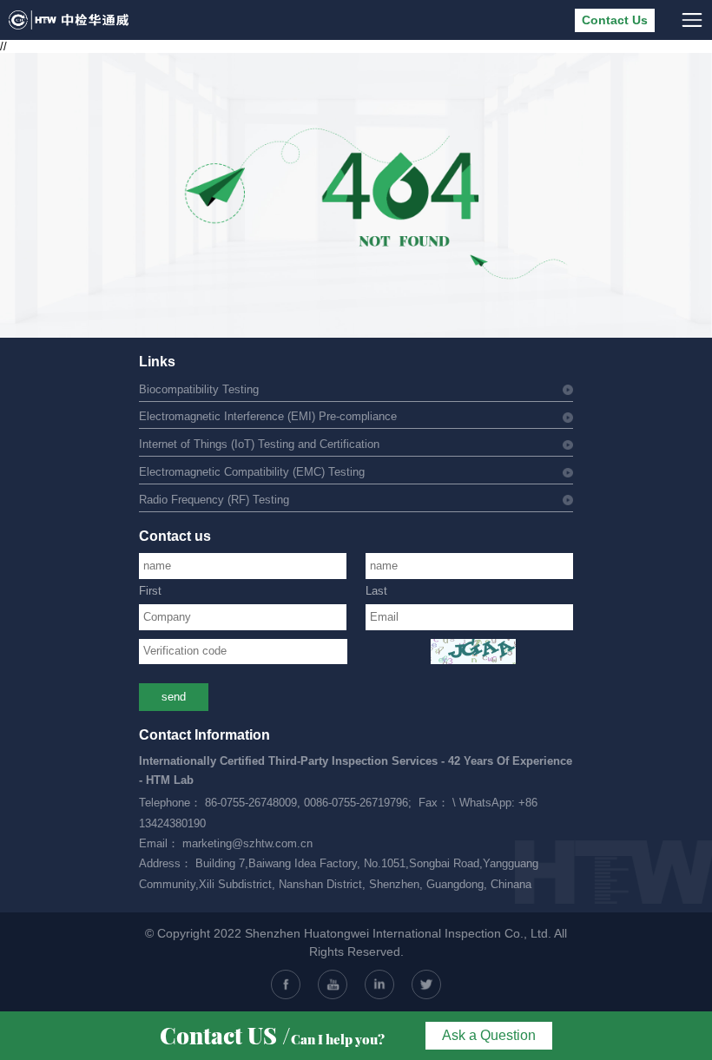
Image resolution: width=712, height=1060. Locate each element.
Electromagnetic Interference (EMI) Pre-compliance (268, 417)
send (174, 697)
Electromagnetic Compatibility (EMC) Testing (252, 472)
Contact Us (615, 20)
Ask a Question (489, 1035)
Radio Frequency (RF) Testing (214, 500)
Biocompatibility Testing (199, 390)
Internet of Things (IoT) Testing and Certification (259, 444)
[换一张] (473, 652)
